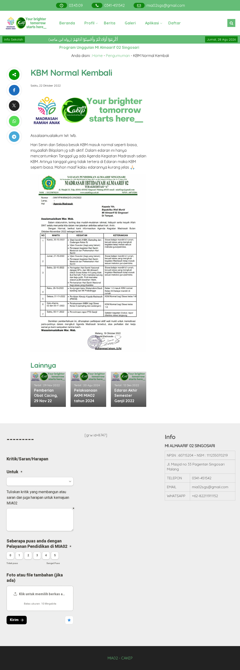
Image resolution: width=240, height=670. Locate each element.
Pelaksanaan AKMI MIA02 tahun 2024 (85, 395)
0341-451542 (114, 5)
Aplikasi (152, 23)
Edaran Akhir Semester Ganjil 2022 (125, 395)
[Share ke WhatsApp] (14, 121)
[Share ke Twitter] (14, 105)
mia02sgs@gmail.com (165, 5)
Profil (89, 23)
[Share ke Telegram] (14, 136)
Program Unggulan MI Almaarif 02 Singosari (99, 47)
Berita (109, 23)
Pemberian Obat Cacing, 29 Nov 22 (46, 395)
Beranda (67, 23)
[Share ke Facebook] (14, 90)
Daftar (174, 23)
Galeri (130, 23)
